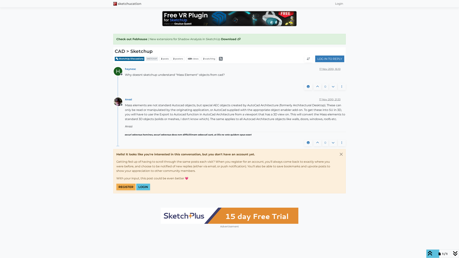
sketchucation (129, 4)
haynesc (130, 69)
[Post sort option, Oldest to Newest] (308, 59)
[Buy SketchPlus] (229, 216)
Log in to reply (329, 59)
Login (143, 187)
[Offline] (119, 101)
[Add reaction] (308, 86)
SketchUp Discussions (130, 58)
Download (229, 39)
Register (126, 187)
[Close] (341, 154)
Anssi (128, 99)
